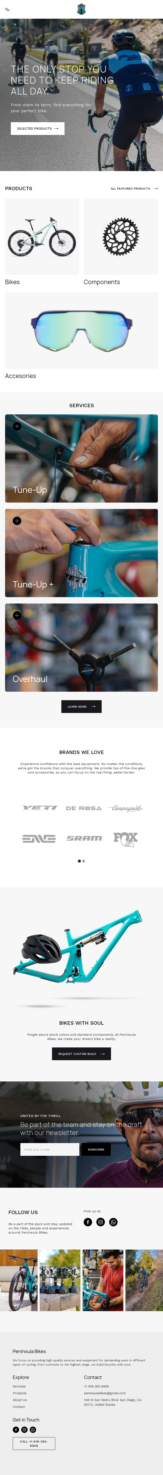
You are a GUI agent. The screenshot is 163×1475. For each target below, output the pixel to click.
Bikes (12, 282)
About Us (20, 1400)
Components (102, 282)
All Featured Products (130, 188)
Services (19, 1386)
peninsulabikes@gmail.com (105, 1393)
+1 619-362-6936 (96, 1386)
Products (20, 1393)
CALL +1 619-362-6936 (34, 1443)
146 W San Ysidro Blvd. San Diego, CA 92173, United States (112, 1402)
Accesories (20, 376)
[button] (7, 9)
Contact (19, 1407)
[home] (81, 9)
